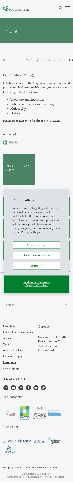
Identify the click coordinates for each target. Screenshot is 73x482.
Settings (35, 265)
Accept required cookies (36, 255)
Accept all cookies (36, 245)
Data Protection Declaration (36, 282)
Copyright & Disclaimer (36, 285)
